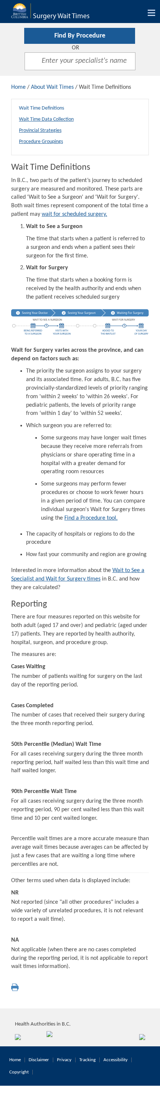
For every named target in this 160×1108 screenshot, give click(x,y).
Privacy (64, 1059)
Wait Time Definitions (41, 108)
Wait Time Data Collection (46, 119)
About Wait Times (52, 87)
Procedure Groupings (41, 141)
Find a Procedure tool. (91, 518)
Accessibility (115, 1059)
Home (18, 87)
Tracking (87, 1059)
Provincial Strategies (40, 130)
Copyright (19, 1072)
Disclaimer (39, 1059)
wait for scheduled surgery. (74, 214)
